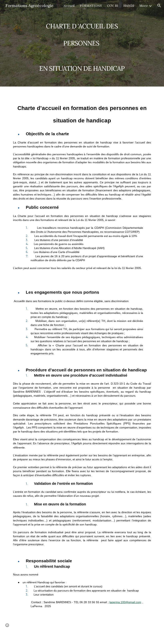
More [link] (143, 6)
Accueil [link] (69, 6)
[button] (159, 5)
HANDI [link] (128, 6)
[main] (82, 43)
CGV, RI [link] (112, 6)
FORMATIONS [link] (91, 6)
